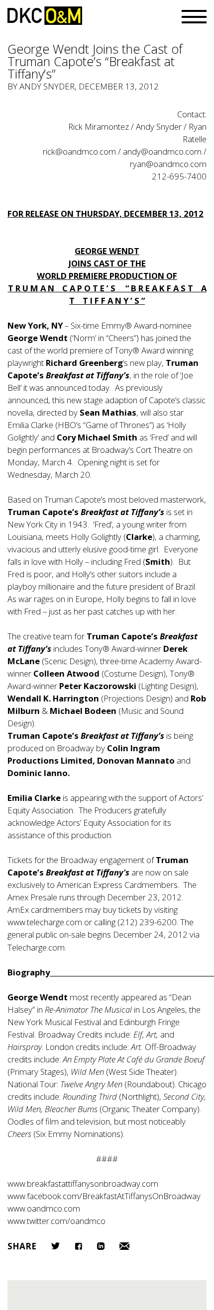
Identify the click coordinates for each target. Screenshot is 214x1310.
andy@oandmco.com (162, 151)
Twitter (55, 1245)
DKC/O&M (44, 15)
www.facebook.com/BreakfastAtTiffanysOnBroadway (104, 1196)
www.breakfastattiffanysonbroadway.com (82, 1183)
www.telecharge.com (44, 922)
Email (124, 1246)
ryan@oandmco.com (168, 164)
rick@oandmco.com (79, 151)
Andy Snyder (47, 86)
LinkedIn (101, 1246)
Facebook (78, 1246)
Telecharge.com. (36, 947)
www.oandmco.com (43, 1208)
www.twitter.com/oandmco (56, 1220)
